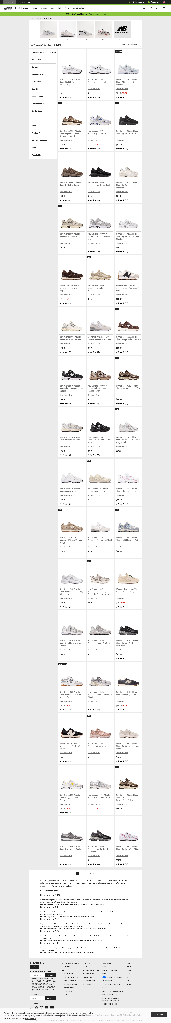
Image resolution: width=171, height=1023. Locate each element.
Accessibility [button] (155, 2)
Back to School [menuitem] (78, 8)
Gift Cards (87, 984)
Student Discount (89, 981)
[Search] (144, 8)
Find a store (35, 995)
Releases (130, 984)
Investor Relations (109, 995)
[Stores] (151, 8)
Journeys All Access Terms (112, 991)
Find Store (50, 998)
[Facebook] (46, 1008)
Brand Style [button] (36, 60)
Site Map (65, 995)
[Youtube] (52, 1008)
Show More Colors (94, 89)
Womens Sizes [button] (38, 74)
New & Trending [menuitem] (21, 8)
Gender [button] (35, 67)
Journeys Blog (88, 974)
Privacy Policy (107, 974)
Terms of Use (107, 981)
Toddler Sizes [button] (37, 96)
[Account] (157, 8)
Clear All (53, 52)
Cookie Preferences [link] (109, 1004)
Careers (105, 967)
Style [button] (34, 148)
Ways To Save (88, 977)
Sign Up (34, 967)
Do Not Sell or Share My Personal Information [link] (111, 999)
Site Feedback (67, 991)
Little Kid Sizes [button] (38, 104)
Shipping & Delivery (69, 981)
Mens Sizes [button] (36, 82)
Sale (128, 981)
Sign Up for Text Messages (40, 972)
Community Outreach (110, 970)
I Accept (159, 1014)
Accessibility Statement (111, 984)
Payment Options (68, 988)
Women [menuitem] (44, 8)
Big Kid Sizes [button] (37, 111)
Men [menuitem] (52, 8)
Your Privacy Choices (114, 977)
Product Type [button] (37, 133)
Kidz (128, 977)
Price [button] (34, 126)
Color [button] (34, 118)
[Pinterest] (37, 1008)
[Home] (8, 8)
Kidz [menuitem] (60, 8)
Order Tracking (138, 2)
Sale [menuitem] (67, 8)
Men (128, 974)
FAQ (63, 970)
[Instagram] (42, 1008)
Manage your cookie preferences (58, 1013)
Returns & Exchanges (70, 977)
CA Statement (107, 988)
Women (129, 970)
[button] (165, 2)
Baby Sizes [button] (36, 89)
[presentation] (21, 8)
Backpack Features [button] (39, 140)
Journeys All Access (91, 970)
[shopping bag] (164, 8)
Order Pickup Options (70, 984)
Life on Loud (87, 967)
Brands (129, 967)
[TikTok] (32, 1008)
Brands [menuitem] (34, 8)
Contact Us (66, 967)
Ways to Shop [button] (37, 155)
